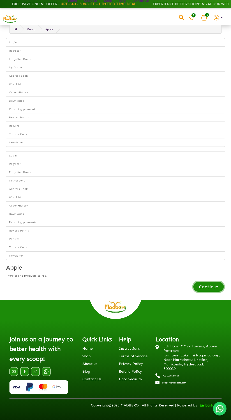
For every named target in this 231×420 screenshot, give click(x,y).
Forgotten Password (22, 59)
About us (89, 364)
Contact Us (92, 379)
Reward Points (19, 117)
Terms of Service (133, 356)
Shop (86, 356)
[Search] (182, 18)
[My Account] (218, 17)
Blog (86, 371)
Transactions (18, 134)
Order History (18, 92)
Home (87, 348)
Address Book (18, 75)
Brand (31, 29)
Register (15, 50)
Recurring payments (23, 109)
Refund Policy (130, 371)
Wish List (15, 84)
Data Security (130, 379)
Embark (206, 405)
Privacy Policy (131, 364)
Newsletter (16, 142)
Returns (14, 125)
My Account (17, 67)
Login (13, 42)
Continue (208, 286)
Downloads (16, 100)
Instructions (129, 348)
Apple (49, 29)
